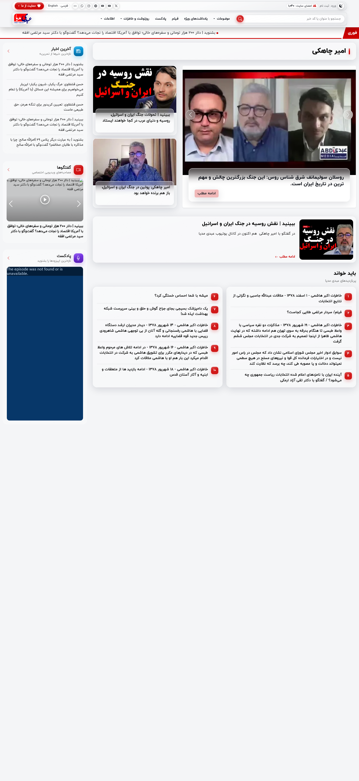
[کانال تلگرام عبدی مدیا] (96, 6)
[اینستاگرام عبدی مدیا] (89, 6)
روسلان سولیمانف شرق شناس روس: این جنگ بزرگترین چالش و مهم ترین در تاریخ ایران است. (271, 180)
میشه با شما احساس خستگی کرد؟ (181, 295)
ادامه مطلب (207, 193)
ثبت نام (324, 6)
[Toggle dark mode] (341, 6)
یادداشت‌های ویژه (196, 18)
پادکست (160, 18)
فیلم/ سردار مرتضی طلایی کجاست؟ (314, 312)
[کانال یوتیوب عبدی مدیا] (109, 6)
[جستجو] (240, 18)
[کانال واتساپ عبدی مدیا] (82, 6)
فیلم (175, 18)
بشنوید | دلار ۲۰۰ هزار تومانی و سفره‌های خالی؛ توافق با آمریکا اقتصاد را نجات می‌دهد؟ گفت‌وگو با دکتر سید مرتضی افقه (168, 33)
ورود (333, 6)
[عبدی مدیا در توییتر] (116, 6)
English (53, 6)
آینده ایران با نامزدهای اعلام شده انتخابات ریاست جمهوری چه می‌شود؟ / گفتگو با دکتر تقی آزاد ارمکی (293, 377)
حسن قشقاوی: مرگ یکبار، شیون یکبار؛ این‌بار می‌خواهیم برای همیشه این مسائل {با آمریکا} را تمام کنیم (46, 89)
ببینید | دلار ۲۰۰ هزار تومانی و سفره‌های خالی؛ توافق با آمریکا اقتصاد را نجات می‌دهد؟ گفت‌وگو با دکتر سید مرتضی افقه (46, 124)
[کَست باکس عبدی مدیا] (75, 6)
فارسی (64, 6)
